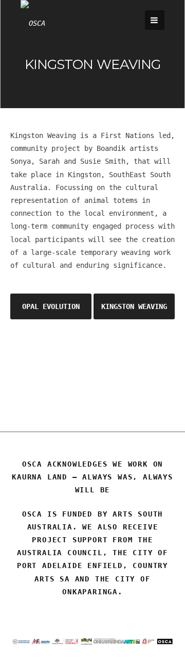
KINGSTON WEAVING (134, 306)
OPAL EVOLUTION (51, 306)
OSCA (92, 379)
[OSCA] (33, 23)
